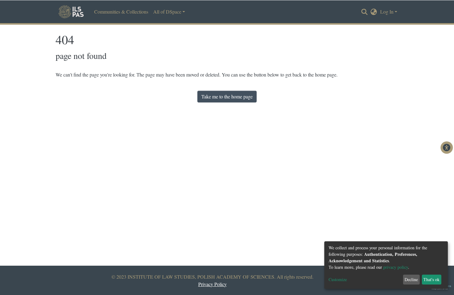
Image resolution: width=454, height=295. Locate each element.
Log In (386, 11)
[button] (374, 11)
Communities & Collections (121, 11)
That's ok (431, 279)
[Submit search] (364, 12)
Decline (411, 279)
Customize (338, 279)
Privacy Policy (212, 284)
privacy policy (395, 267)
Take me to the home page (227, 96)
